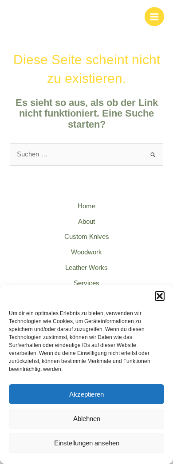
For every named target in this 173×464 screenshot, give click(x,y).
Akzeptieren (86, 394)
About (86, 221)
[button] (159, 296)
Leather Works (86, 267)
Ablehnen (86, 418)
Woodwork (86, 252)
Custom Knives (86, 236)
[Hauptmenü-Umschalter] (154, 17)
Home (86, 206)
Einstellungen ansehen (86, 443)
